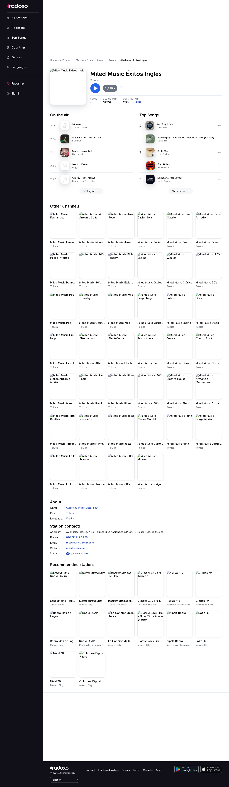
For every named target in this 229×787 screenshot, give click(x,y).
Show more (178, 191)
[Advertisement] (136, 30)
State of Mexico (96, 60)
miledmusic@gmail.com (80, 542)
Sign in (16, 93)
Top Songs (18, 37)
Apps (158, 770)
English (70, 518)
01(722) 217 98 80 (77, 537)
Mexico (80, 60)
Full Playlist (89, 191)
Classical (71, 507)
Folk (95, 507)
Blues (81, 507)
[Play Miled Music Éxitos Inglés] (95, 88)
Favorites (18, 83)
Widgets (148, 770)
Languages (19, 67)
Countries (18, 47)
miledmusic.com (76, 548)
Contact (90, 770)
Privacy (125, 770)
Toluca (112, 60)
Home (53, 60)
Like (112, 88)
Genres (16, 57)
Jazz (89, 507)
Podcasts (18, 28)
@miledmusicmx (79, 553)
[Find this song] (130, 125)
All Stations (19, 18)
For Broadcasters (108, 770)
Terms (136, 770)
